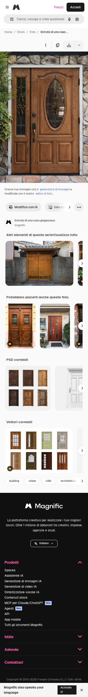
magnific (19, 225)
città (48, 481)
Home (8, 32)
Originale (30, 60)
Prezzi (58, 7)
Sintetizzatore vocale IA (22, 592)
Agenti (13, 608)
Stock (21, 32)
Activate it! (66, 690)
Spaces (10, 570)
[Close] (81, 690)
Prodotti (12, 562)
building (14, 481)
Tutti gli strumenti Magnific (24, 625)
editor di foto (44, 193)
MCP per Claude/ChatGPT (28, 603)
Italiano (44, 543)
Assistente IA (14, 576)
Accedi (75, 7)
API (7, 614)
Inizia (9, 636)
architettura (68, 481)
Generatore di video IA (21, 586)
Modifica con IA (26, 207)
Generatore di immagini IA (23, 581)
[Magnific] (44, 507)
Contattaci (14, 662)
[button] (44, 543)
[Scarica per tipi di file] (78, 45)
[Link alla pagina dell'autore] (9, 223)
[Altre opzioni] (45, 45)
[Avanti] (69, 207)
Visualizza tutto (65, 235)
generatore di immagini (55, 189)
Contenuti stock (16, 597)
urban (32, 481)
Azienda (12, 649)
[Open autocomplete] (10, 19)
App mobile (13, 619)
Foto (33, 32)
